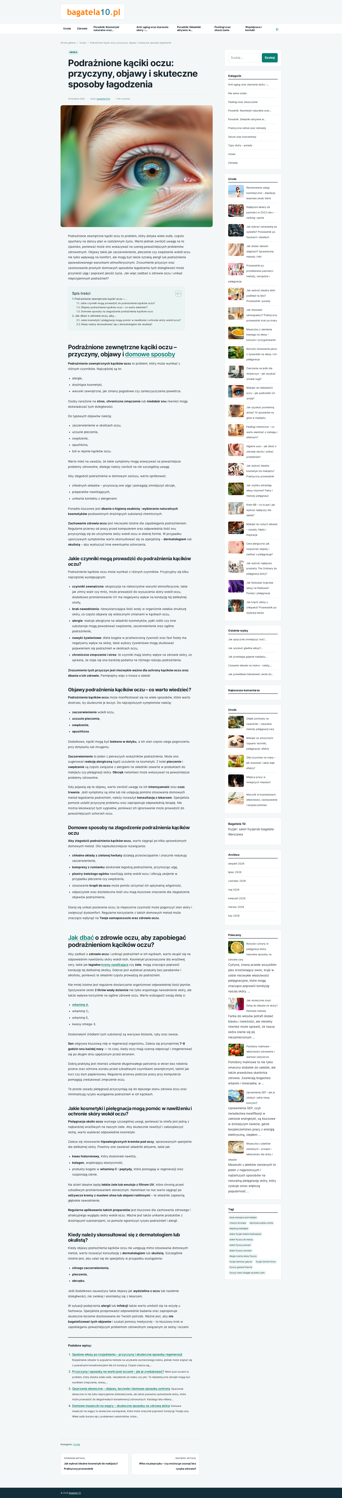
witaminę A (80, 1004)
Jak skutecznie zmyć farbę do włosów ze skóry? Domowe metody (262, 1006)
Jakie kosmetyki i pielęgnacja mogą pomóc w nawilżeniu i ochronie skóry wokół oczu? (131, 320)
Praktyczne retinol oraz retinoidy (247, 127)
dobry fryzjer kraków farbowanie (245, 1234)
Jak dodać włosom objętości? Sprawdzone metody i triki (260, 251)
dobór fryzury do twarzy (241, 1239)
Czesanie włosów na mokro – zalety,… (250, 665)
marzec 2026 (236, 906)
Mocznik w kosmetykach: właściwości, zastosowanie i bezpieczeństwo (261, 800)
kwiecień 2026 (236, 898)
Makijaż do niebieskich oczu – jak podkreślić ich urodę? (260, 393)
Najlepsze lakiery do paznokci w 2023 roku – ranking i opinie (260, 212)
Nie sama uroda (237, 93)
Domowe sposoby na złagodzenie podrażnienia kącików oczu (117, 311)
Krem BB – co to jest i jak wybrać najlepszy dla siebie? (260, 510)
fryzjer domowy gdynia (241, 1261)
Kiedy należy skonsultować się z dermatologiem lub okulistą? (116, 324)
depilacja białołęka (239, 1228)
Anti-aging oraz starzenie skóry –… (152, 29)
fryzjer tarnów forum (266, 1261)
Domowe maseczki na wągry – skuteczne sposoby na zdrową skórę (121, 1406)
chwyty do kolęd (238, 1223)
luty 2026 (234, 915)
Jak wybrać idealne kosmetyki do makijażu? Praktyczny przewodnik (260, 471)
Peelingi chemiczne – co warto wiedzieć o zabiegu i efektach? (262, 432)
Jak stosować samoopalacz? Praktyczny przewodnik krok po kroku (261, 315)
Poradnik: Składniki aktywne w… (189, 29)
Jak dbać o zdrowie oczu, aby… (95, 315)
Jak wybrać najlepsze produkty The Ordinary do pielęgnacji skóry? (261, 568)
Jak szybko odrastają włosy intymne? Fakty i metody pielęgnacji (259, 490)
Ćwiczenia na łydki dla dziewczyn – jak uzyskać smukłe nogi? (261, 373)
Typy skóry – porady (240, 145)
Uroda (67, 28)
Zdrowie (82, 28)
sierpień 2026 (236, 863)
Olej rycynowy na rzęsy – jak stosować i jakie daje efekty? (261, 763)
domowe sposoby (150, 354)
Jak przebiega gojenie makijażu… (247, 656)
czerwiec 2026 (237, 880)
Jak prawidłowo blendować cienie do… (250, 674)
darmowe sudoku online (261, 1223)
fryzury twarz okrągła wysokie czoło (247, 1272)
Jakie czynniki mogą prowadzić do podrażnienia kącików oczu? (117, 303)
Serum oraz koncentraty (242, 136)
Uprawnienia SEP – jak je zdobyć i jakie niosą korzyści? (260, 1098)
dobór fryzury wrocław (241, 1250)
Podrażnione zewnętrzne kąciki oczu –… (100, 299)
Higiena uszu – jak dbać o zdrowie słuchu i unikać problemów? (261, 451)
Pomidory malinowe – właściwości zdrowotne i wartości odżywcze (260, 1052)
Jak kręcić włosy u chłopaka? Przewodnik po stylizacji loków (261, 607)
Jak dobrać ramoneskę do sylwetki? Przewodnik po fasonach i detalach (261, 232)
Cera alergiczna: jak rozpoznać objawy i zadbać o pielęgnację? (259, 549)
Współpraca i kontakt (253, 29)
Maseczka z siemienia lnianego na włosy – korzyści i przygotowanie (261, 335)
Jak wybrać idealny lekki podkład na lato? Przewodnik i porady (260, 295)
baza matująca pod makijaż (243, 1217)
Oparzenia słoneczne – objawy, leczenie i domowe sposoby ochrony (121, 1388)
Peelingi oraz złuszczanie (222, 29)
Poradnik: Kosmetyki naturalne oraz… (106, 29)
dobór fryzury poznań (240, 1245)
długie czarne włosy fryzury (243, 1256)
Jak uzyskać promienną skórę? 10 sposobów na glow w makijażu (260, 412)
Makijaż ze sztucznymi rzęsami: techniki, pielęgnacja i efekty (259, 743)
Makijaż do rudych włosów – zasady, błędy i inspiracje (261, 529)
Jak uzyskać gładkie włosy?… (245, 648)
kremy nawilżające (114, 965)
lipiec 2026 (234, 872)
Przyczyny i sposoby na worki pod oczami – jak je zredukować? (118, 1371)
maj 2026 (233, 889)
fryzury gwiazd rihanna (241, 1267)
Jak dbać (81, 937)
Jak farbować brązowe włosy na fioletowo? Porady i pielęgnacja (259, 588)
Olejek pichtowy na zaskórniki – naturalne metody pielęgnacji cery (260, 724)
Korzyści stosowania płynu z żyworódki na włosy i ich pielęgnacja (261, 354)
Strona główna (68, 42)
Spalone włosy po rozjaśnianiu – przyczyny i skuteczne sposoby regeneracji (127, 1354)
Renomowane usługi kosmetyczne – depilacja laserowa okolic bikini (260, 193)
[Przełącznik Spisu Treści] (177, 294)
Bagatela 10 (75, 1493)
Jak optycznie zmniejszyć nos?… (247, 639)
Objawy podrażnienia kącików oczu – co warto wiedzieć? (114, 307)
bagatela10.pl (103, 99)
